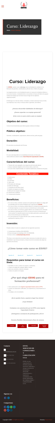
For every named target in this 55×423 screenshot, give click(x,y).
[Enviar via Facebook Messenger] (8, 410)
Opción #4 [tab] (39, 255)
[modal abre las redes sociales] (11, 410)
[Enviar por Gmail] (5, 410)
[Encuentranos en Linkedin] (8, 398)
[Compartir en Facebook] (5, 407)
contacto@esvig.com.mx (23, 234)
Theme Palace (48, 419)
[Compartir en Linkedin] (14, 407)
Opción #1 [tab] (11, 255)
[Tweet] (8, 407)
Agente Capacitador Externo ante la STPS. (32, 286)
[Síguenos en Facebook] (5, 398)
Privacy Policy (20, 419)
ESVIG (31, 277)
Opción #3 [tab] (30, 255)
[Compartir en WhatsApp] (11, 407)
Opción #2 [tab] (20, 255)
